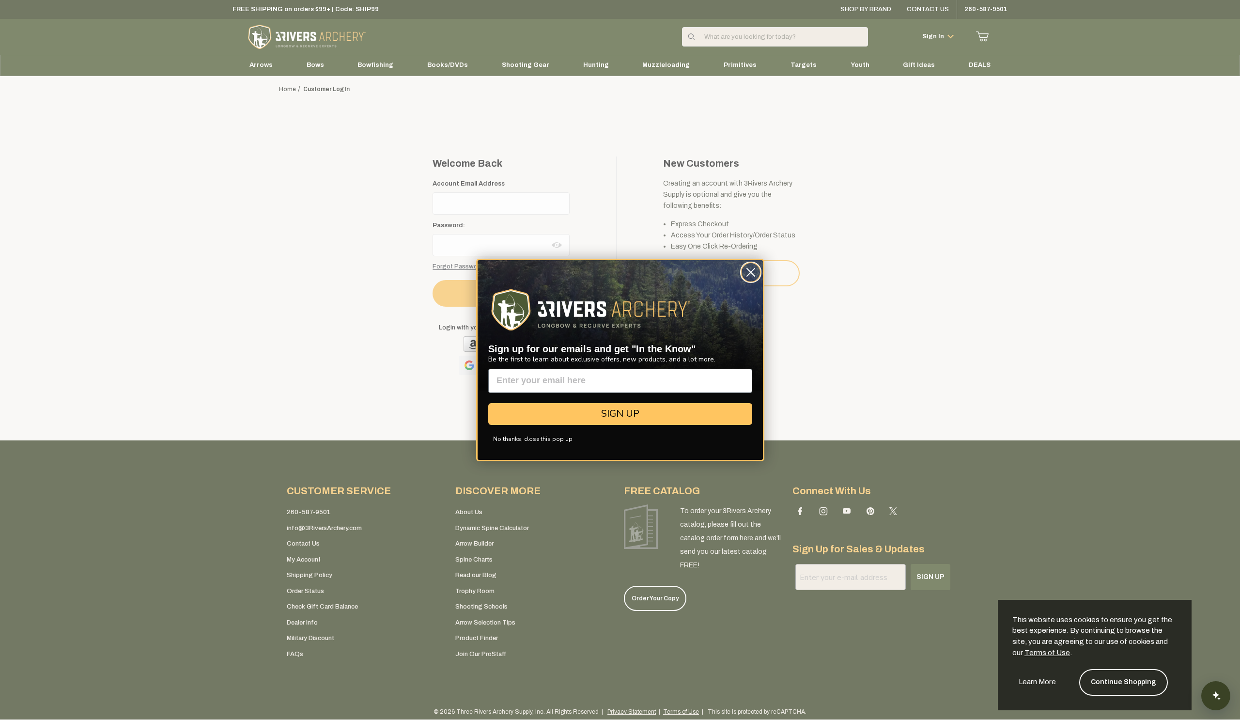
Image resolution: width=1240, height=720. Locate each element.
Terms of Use (1047, 653)
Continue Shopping (1123, 682)
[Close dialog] (750, 272)
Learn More (1037, 682)
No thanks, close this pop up (533, 439)
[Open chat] (1215, 695)
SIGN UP (620, 413)
